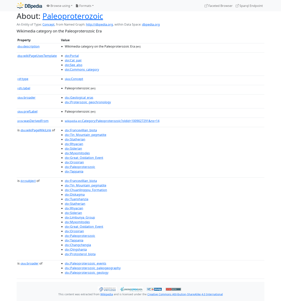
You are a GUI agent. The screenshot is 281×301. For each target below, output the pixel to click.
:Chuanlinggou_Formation (86, 190)
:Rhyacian (74, 144)
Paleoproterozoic (72, 16)
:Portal (72, 56)
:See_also (73, 65)
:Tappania (74, 171)
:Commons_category (82, 69)
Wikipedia (106, 294)
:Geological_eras (79, 97)
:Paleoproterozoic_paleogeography (93, 268)
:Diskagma (75, 194)
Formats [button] (85, 6)
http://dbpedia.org (99, 24)
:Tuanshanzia (76, 199)
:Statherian (75, 139)
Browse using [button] (60, 6)
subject (28, 181)
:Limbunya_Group (80, 217)
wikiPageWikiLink (35, 130)
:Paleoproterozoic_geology (86, 272)
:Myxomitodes (77, 153)
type (22, 79)
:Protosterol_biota (80, 254)
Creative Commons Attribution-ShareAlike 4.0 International (185, 294)
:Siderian (73, 148)
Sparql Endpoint (251, 6)
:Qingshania (76, 249)
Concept (48, 24)
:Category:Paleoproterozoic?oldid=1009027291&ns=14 (112, 121)
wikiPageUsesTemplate (37, 56)
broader (26, 97)
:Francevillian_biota (81, 130)
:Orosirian (74, 162)
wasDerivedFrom (33, 121)
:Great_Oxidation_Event (84, 158)
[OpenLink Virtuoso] (107, 289)
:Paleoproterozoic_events (85, 263)
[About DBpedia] (29, 6)
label (23, 88)
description (28, 46)
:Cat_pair (73, 60)
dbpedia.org (151, 24)
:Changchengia (78, 245)
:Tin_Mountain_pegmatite (85, 135)
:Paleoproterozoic (80, 167)
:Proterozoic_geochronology (88, 102)
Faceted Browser (220, 6)
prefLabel (27, 111)
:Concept (74, 79)
